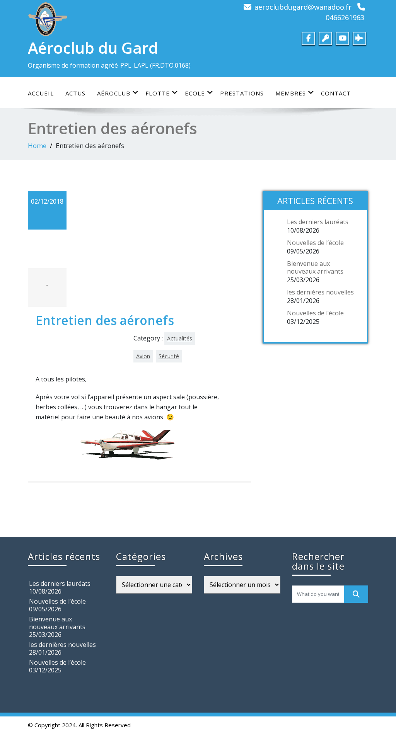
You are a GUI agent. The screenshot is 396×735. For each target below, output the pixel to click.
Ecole (195, 93)
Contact (336, 93)
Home (37, 145)
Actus (75, 93)
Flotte (157, 93)
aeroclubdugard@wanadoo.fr (303, 7)
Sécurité (169, 356)
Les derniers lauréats (317, 222)
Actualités (179, 338)
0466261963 (345, 17)
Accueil (41, 93)
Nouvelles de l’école (315, 243)
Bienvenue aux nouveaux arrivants (315, 267)
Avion (143, 356)
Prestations (242, 93)
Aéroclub (113, 93)
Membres (290, 93)
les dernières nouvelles (320, 292)
